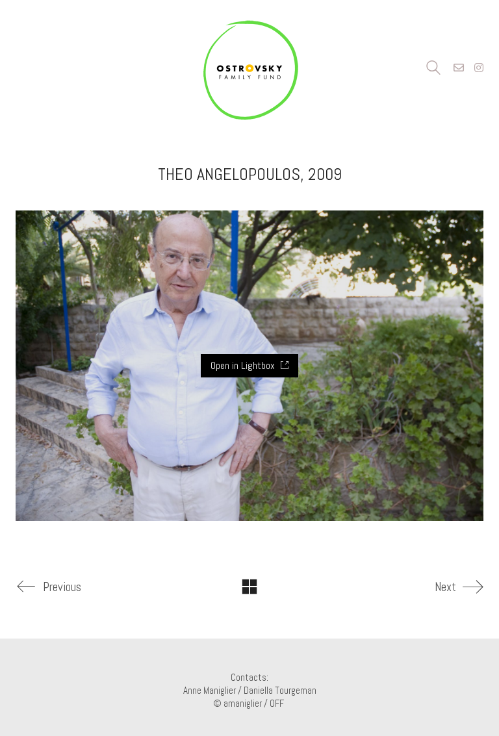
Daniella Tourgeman (280, 690)
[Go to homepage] (249, 68)
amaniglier (243, 703)
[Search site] (433, 69)
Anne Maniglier (209, 690)
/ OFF (275, 703)
